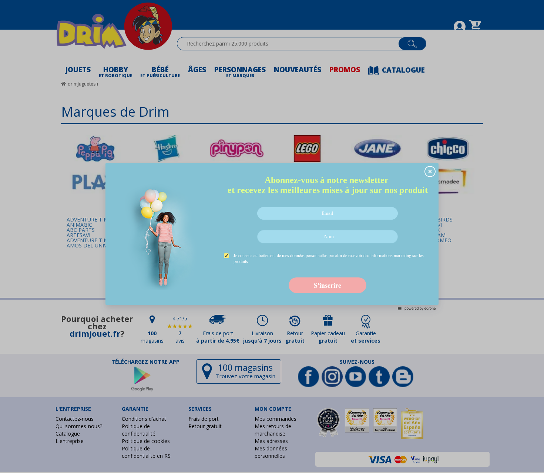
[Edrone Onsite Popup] (272, 236)
